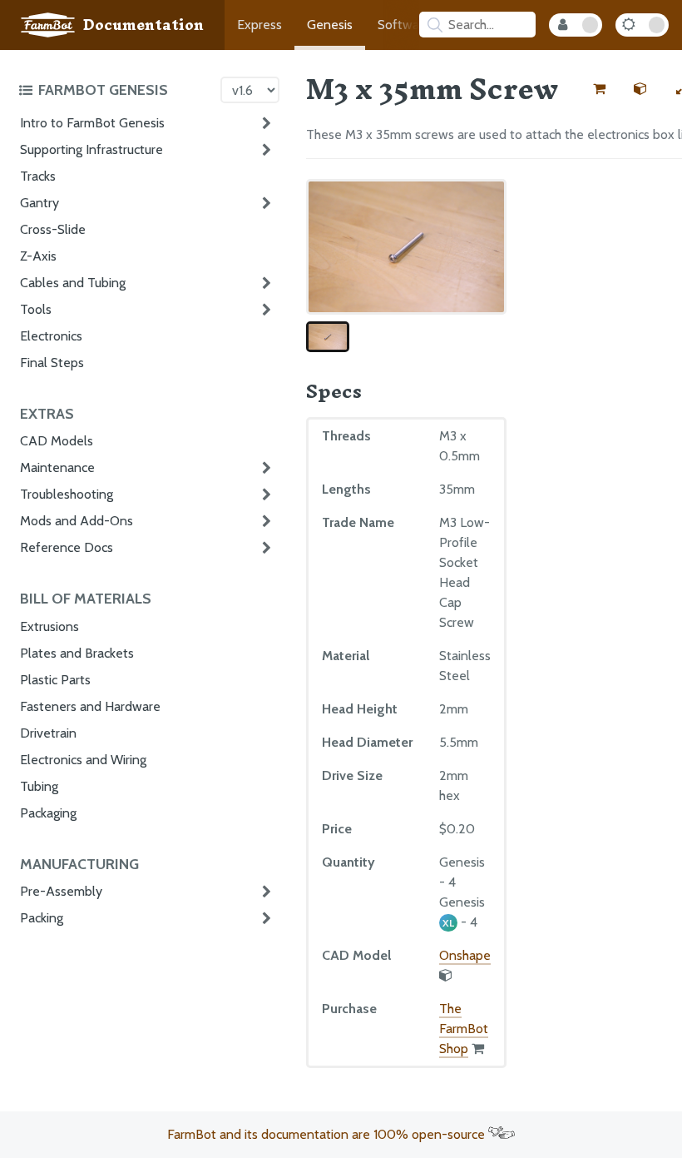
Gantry (39, 203)
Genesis (330, 24)
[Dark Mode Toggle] (642, 25)
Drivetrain (48, 733)
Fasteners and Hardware (90, 706)
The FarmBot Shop (463, 1028)
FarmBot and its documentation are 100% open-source (327, 1134)
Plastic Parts (55, 680)
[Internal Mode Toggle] (575, 25)
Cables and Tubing (73, 283)
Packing (41, 918)
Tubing (39, 786)
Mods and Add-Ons (76, 521)
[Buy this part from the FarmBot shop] (599, 89)
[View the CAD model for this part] (640, 89)
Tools (36, 309)
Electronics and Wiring (83, 760)
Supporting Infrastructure (91, 149)
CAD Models (56, 441)
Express (259, 24)
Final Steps (52, 362)
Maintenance (57, 467)
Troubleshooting (66, 494)
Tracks (38, 176)
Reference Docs (66, 547)
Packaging (48, 813)
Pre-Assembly (61, 891)
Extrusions (49, 626)
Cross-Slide (53, 229)
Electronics (51, 336)
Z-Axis (38, 256)
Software (404, 24)
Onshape (465, 955)
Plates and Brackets (77, 653)
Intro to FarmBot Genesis (92, 123)
